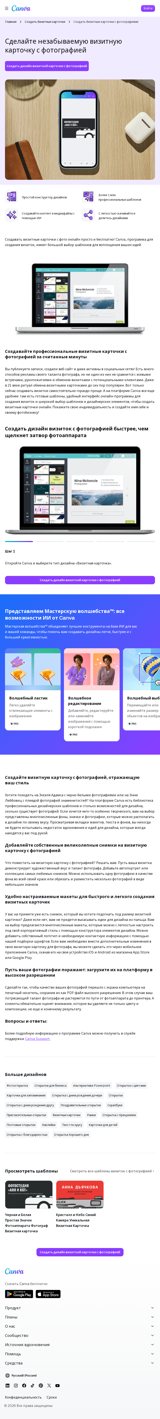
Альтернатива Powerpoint (91, 1085)
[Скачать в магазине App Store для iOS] (48, 1297)
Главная (10, 22)
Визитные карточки (66, 1115)
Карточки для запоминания (26, 1095)
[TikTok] (32, 1385)
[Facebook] (24, 1385)
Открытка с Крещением (119, 1115)
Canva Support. (37, 1038)
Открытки (116, 1095)
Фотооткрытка (17, 1085)
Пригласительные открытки (26, 1115)
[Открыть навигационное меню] (6, 8)
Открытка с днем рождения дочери (77, 1095)
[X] (49, 1385)
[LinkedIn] (7, 1385)
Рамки (91, 1115)
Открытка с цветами (131, 1085)
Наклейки (48, 1125)
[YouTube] (57, 1385)
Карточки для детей (103, 1125)
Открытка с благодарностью (27, 1135)
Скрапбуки (115, 1105)
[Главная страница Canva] (21, 8)
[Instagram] (15, 1385)
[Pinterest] (41, 1385)
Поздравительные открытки (81, 1105)
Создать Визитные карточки (45, 22)
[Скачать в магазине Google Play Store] (19, 1297)
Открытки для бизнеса (50, 1085)
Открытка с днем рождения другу (30, 1105)
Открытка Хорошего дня (71, 1135)
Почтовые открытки (21, 1125)
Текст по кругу (72, 1125)
